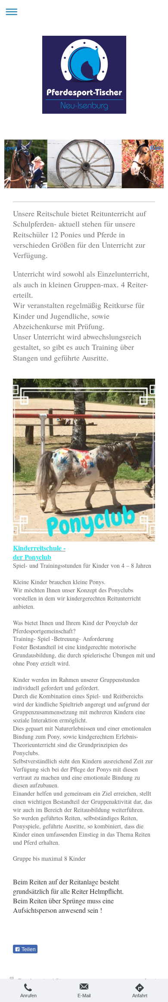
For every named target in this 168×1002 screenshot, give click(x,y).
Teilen (28, 949)
